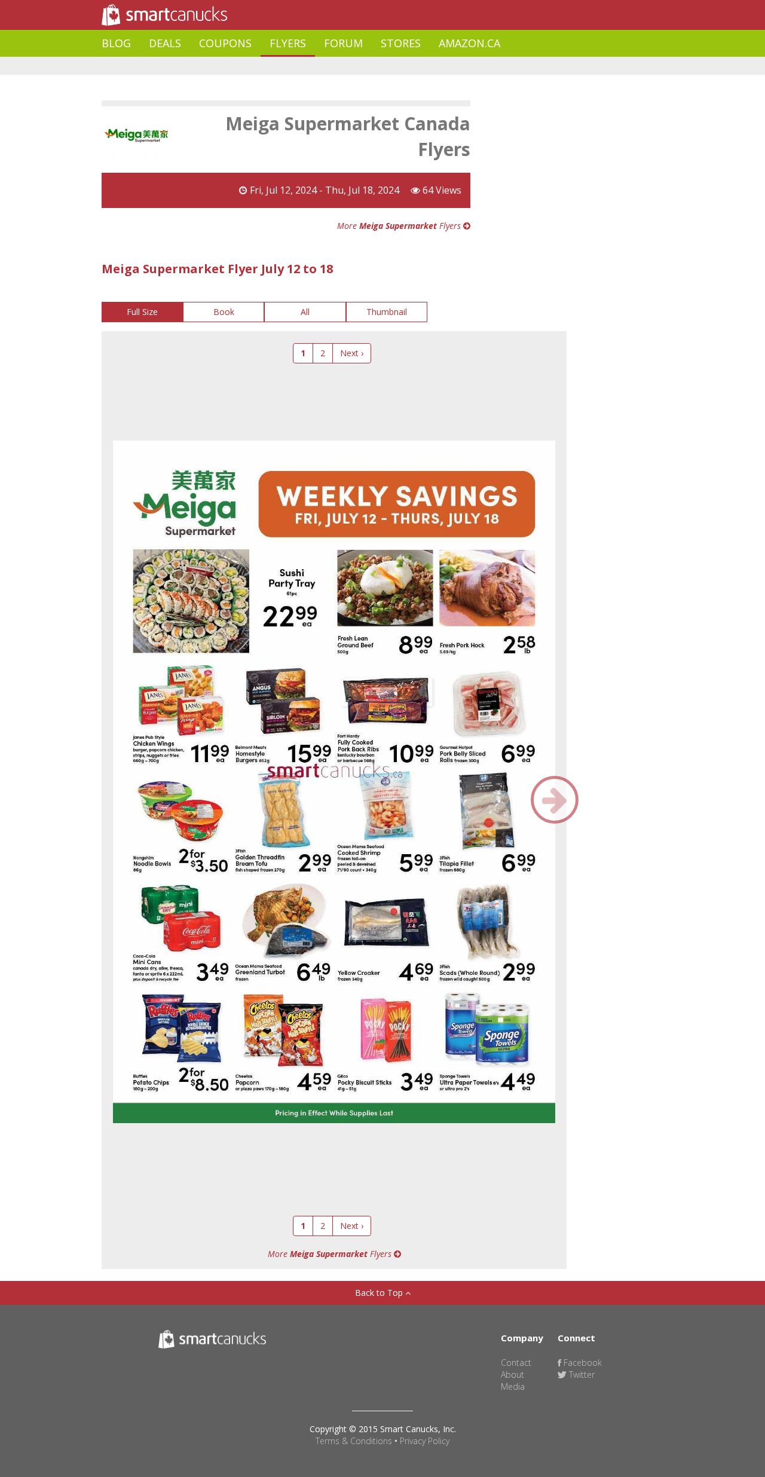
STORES (401, 43)
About (512, 1374)
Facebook (581, 1362)
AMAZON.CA (469, 43)
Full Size (142, 311)
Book (223, 311)
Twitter (581, 1374)
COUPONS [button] (225, 43)
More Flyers (400, 225)
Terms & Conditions (354, 1441)
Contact (516, 1362)
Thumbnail (386, 311)
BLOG (116, 43)
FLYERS (288, 43)
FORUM (343, 43)
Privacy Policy (424, 1441)
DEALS (165, 43)
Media (513, 1386)
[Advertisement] (319, 66)
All (305, 311)
